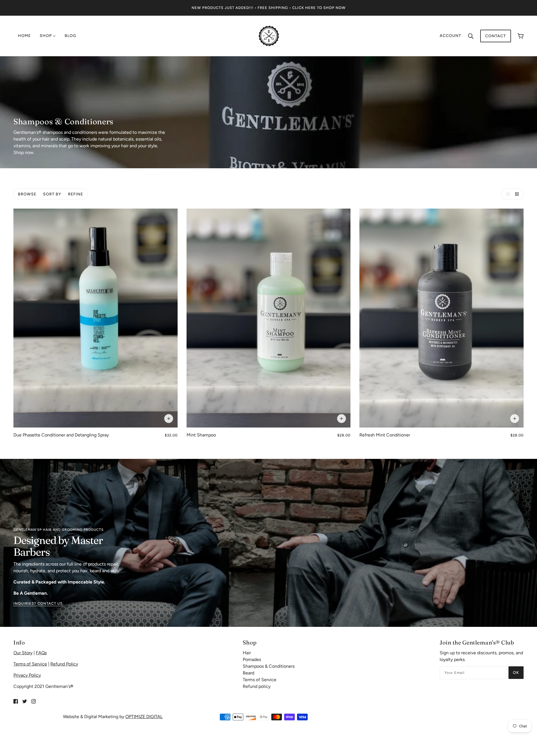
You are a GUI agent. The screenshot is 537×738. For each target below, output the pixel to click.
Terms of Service (30, 664)
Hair (247, 652)
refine (75, 194)
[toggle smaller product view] (518, 194)
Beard (248, 673)
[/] (268, 35)
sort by (52, 194)
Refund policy (256, 686)
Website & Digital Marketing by (112, 716)
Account (450, 35)
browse (27, 194)
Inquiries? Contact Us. (38, 604)
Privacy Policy (27, 675)
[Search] (471, 35)
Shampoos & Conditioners (269, 666)
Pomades (252, 659)
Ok (516, 672)
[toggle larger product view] (506, 194)
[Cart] (520, 36)
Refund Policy (64, 664)
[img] (15, 701)
